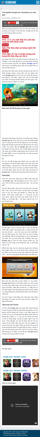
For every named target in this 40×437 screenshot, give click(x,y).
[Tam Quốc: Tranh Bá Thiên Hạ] (7, 363)
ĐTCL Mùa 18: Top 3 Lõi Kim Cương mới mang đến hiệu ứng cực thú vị (18, 55)
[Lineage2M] (17, 363)
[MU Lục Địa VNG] (27, 363)
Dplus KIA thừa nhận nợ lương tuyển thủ (19, 48)
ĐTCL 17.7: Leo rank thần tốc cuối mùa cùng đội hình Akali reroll (18, 41)
